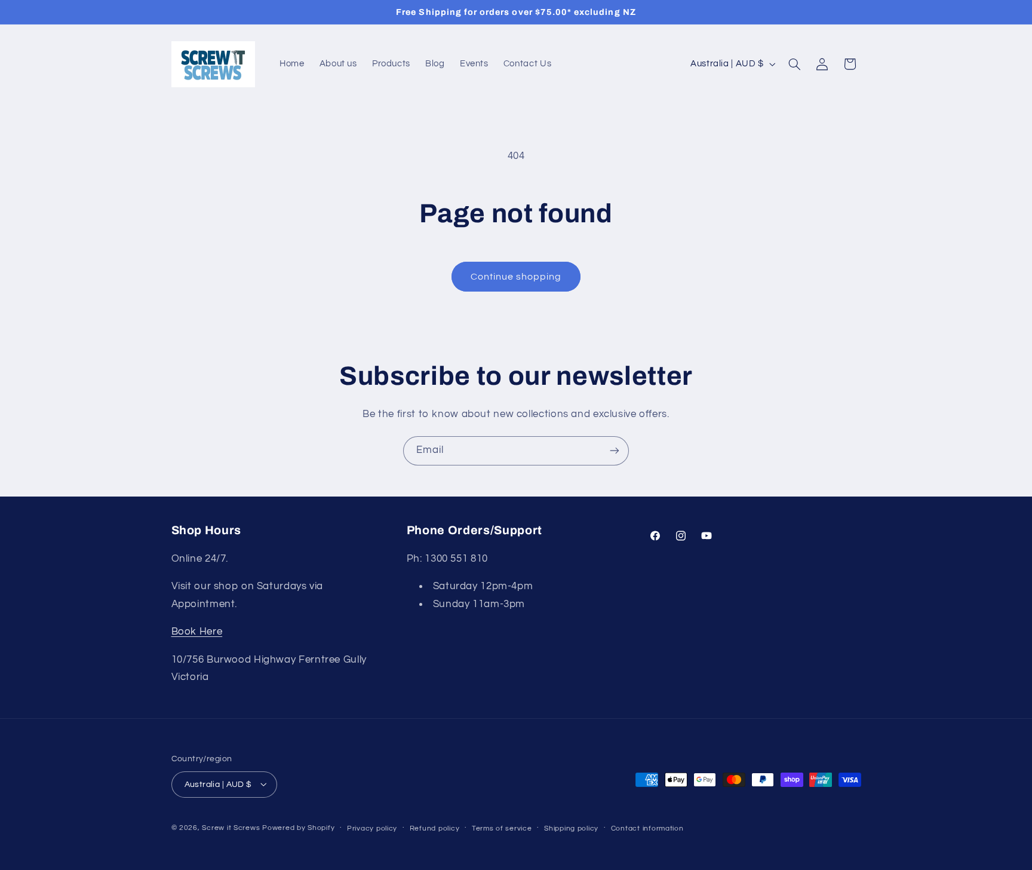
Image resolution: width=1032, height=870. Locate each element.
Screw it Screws (232, 827)
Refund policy (435, 828)
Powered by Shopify (298, 827)
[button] (794, 64)
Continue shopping (516, 276)
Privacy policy (372, 828)
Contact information (647, 828)
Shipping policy (571, 828)
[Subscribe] (614, 450)
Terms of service (502, 828)
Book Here (197, 632)
